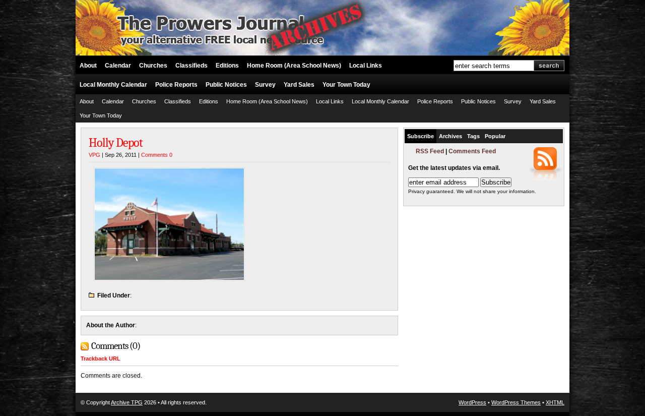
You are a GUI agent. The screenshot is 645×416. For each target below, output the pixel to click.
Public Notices (226, 84)
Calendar (118, 65)
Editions (227, 65)
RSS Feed (430, 151)
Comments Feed (472, 151)
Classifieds (191, 65)
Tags (473, 136)
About (88, 65)
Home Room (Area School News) (294, 65)
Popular (495, 136)
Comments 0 (156, 155)
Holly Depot (116, 143)
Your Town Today (346, 84)
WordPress (472, 402)
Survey (265, 84)
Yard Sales (299, 84)
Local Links (365, 65)
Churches (153, 65)
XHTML (555, 402)
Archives (450, 136)
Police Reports (176, 84)
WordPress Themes (516, 402)
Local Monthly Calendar (113, 84)
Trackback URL (100, 358)
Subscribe (420, 136)
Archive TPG (127, 402)
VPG (94, 155)
